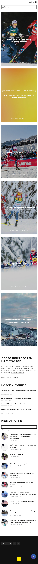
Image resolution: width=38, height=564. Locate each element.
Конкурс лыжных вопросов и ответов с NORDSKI (19, 91)
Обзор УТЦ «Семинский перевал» (22, 501)
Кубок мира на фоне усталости (19, 153)
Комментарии (6, 427)
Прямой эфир (11, 421)
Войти (3, 377)
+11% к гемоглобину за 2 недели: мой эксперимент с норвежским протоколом (23, 436)
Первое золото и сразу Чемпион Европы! (16, 398)
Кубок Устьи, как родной (18, 464)
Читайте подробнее (17, 372)
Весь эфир (4, 530)
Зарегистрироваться (12, 377)
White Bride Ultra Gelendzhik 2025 (13, 404)
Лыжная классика (19, 34)
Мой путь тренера (16, 454)
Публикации (6, 430)
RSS (9, 530)
